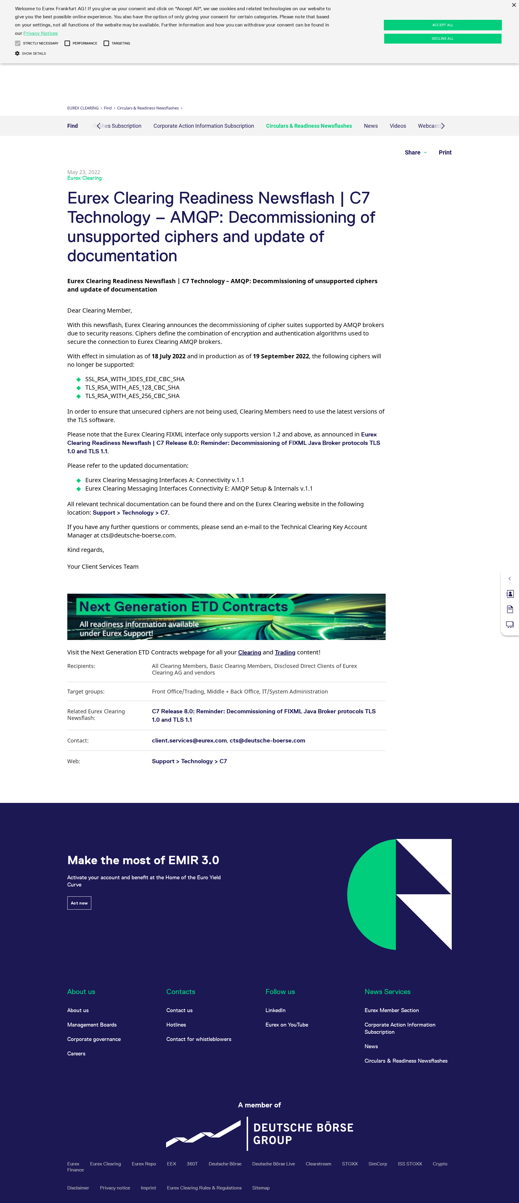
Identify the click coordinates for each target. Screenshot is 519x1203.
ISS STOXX (410, 1164)
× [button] (513, 5)
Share (413, 152)
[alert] (259, 31)
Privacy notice (115, 1188)
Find (108, 108)
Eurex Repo (144, 1164)
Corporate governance (94, 1039)
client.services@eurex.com (189, 740)
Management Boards (92, 1024)
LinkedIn (276, 1010)
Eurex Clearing (83, 108)
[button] (18, 43)
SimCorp (378, 1164)
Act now (79, 903)
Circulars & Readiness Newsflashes (148, 108)
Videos (398, 126)
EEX (172, 1164)
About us (78, 1010)
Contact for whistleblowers (198, 1039)
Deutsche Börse (226, 1164)
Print (445, 152)
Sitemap (261, 1188)
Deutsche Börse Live (274, 1164)
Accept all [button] (443, 25)
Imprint (149, 1188)
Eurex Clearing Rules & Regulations (205, 1188)
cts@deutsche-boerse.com (267, 740)
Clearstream (319, 1164)
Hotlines (176, 1024)
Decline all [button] (443, 38)
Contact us (179, 1010)
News (371, 126)
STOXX (350, 1164)
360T (193, 1164)
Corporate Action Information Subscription (203, 126)
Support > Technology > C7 (130, 512)
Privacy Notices (40, 33)
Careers (76, 1053)
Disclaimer (78, 1188)
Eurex (73, 1164)
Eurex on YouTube (287, 1024)
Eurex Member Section (392, 1010)
